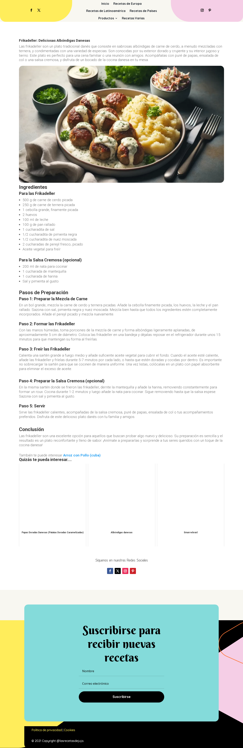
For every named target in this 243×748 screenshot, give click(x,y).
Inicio (105, 3)
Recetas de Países (143, 11)
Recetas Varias (133, 18)
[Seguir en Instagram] (202, 10)
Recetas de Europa (127, 3)
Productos (106, 18)
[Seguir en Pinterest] (210, 10)
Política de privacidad (47, 730)
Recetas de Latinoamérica (105, 11)
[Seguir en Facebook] (31, 10)
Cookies (69, 730)
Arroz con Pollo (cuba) (82, 455)
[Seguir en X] (39, 10)
